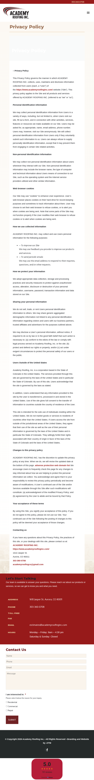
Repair (10, 710)
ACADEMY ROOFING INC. (25, 545)
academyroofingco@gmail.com (28, 564)
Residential (12, 702)
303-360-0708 (19, 560)
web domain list (62, 465)
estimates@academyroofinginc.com (48, 624)
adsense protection (44, 465)
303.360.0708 (78, 2)
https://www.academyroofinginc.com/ (34, 90)
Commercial (13, 706)
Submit (12, 719)
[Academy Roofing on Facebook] (47, 749)
